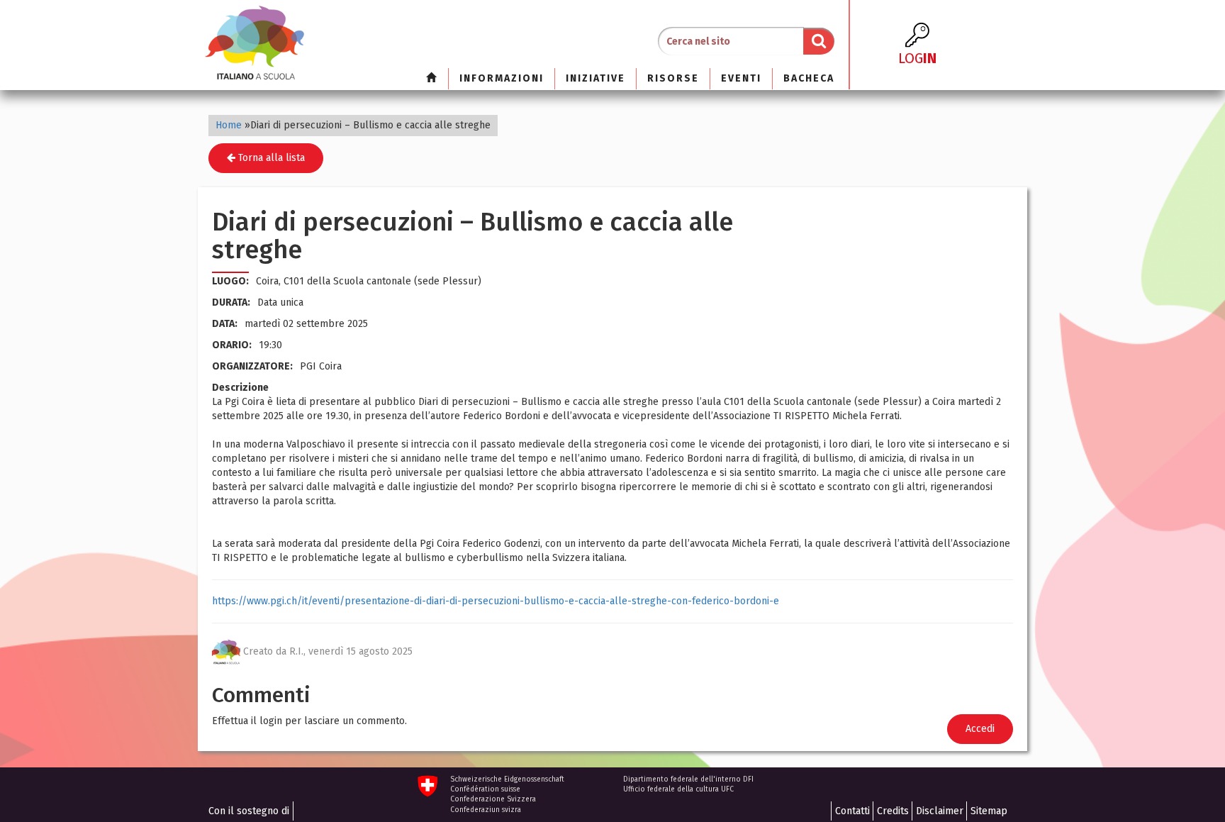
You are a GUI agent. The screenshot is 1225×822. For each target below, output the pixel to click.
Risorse (673, 78)
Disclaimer (939, 811)
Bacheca (808, 78)
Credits (893, 811)
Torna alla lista (270, 158)
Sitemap (989, 811)
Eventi (741, 78)
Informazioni (501, 78)
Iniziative (595, 78)
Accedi (980, 729)
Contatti (852, 811)
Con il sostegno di (248, 811)
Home (229, 125)
